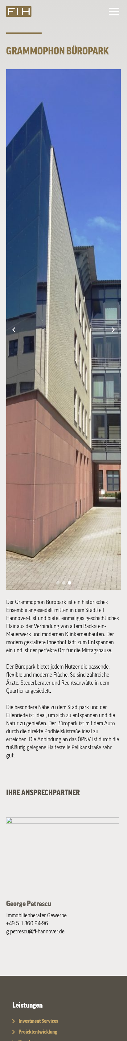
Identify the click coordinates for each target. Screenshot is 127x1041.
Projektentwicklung (37, 1032)
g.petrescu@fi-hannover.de (35, 931)
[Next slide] (113, 329)
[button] (57, 583)
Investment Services (38, 1021)
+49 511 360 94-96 (27, 923)
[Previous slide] (13, 329)
